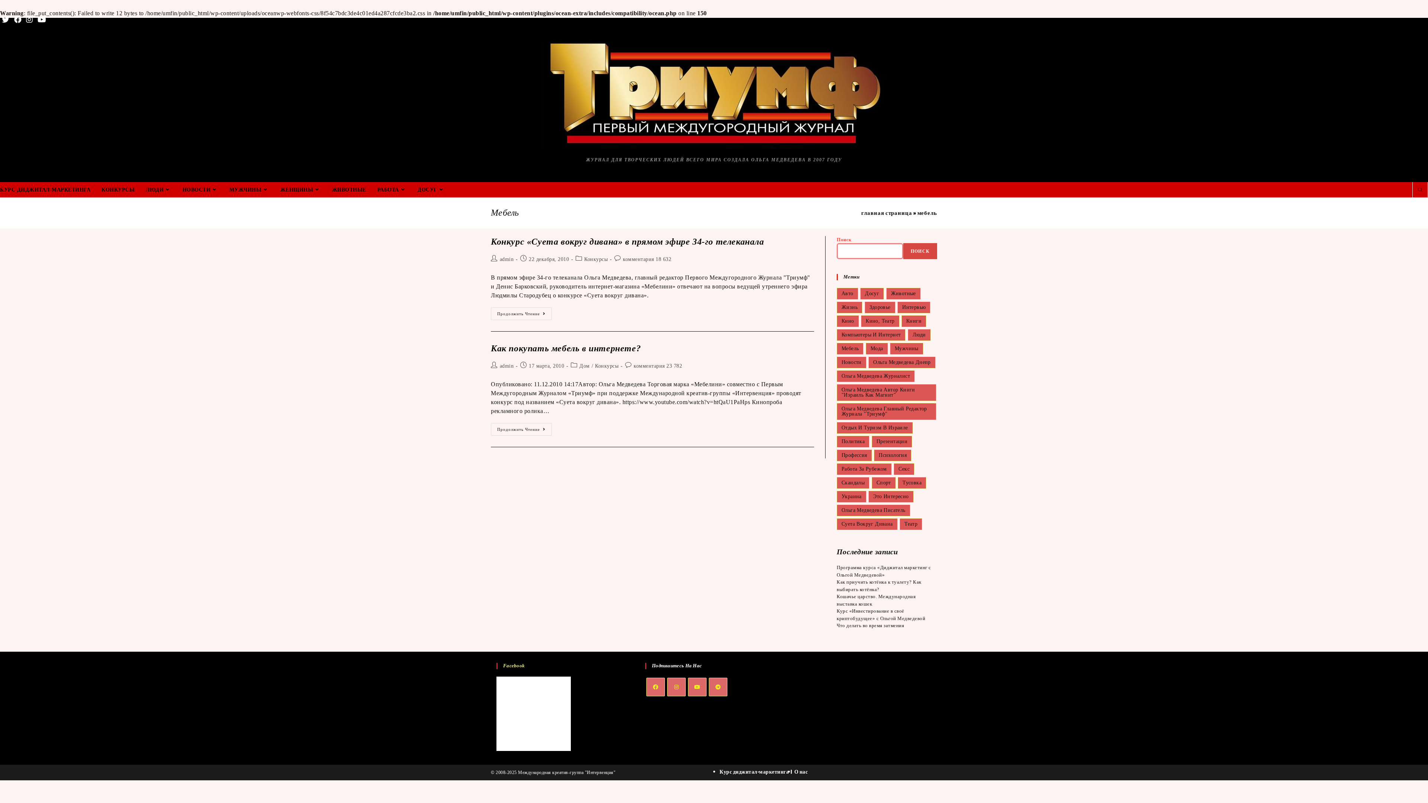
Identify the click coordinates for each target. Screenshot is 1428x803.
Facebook (514, 665)
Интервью (914, 307)
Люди (919, 335)
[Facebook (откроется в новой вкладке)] (18, 19)
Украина (852, 496)
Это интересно (890, 496)
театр (910, 524)
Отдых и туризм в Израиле (875, 427)
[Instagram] (676, 687)
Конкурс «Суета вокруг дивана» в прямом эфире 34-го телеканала (627, 241)
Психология (893, 455)
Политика (853, 441)
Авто (847, 293)
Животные (903, 293)
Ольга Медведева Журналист (876, 376)
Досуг (872, 293)
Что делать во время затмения (870, 625)
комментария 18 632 (647, 259)
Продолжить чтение (524, 315)
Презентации (892, 441)
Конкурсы (596, 259)
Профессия (854, 455)
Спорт (884, 483)
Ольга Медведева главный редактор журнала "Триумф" (884, 411)
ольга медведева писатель (874, 510)
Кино (848, 321)
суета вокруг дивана (867, 524)
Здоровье (880, 307)
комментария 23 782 (658, 366)
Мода (877, 348)
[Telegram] (718, 687)
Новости (852, 362)
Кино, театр (880, 321)
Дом (584, 366)
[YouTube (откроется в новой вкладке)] (42, 19)
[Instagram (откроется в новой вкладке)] (29, 19)
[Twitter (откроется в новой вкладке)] (7, 19)
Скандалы (853, 483)
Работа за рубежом (864, 469)
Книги (914, 321)
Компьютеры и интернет (871, 335)
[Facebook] (655, 687)
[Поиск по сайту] (1420, 190)
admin (507, 259)
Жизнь (850, 307)
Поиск (844, 239)
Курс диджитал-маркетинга (754, 771)
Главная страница (886, 213)
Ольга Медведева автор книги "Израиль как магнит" (878, 392)
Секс (904, 469)
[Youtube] (697, 687)
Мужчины (907, 348)
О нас (801, 771)
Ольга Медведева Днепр (901, 362)
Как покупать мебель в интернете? (566, 348)
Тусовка (912, 483)
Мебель (850, 348)
